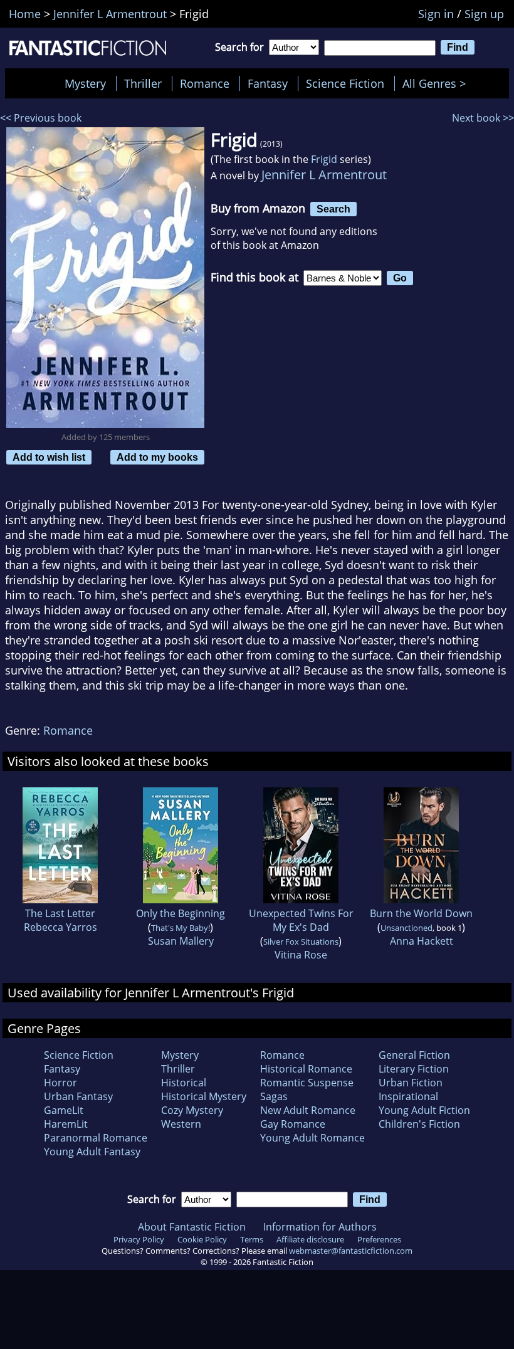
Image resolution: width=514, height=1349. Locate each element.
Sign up (484, 13)
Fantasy (268, 83)
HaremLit (66, 1124)
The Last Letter (60, 913)
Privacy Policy (138, 1239)
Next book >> (483, 118)
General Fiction (414, 1055)
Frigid (324, 159)
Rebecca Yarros (60, 927)
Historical (183, 1082)
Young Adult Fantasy (92, 1151)
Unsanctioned (406, 927)
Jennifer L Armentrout (324, 174)
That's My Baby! (180, 927)
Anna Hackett (421, 941)
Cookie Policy (202, 1239)
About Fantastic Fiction (192, 1227)
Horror (60, 1082)
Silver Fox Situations (300, 941)
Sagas (274, 1096)
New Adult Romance (307, 1110)
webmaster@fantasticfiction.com (350, 1250)
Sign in (436, 13)
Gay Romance (292, 1124)
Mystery (85, 83)
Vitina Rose (301, 955)
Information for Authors (320, 1227)
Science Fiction (345, 83)
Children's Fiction (419, 1124)
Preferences (379, 1239)
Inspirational (408, 1096)
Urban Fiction (411, 1082)
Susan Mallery (181, 941)
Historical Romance (306, 1069)
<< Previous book (40, 118)
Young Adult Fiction (424, 1110)
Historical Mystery (203, 1096)
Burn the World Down (421, 913)
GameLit (63, 1110)
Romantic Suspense (307, 1082)
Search (333, 208)
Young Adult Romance (312, 1138)
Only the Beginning (180, 913)
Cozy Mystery (192, 1110)
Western (181, 1124)
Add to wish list (49, 457)
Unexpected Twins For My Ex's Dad (301, 920)
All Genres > (437, 83)
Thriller (143, 83)
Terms (251, 1239)
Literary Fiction (414, 1069)
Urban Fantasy (78, 1096)
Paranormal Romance (95, 1138)
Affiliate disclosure (310, 1239)
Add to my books (157, 457)
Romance (204, 83)
